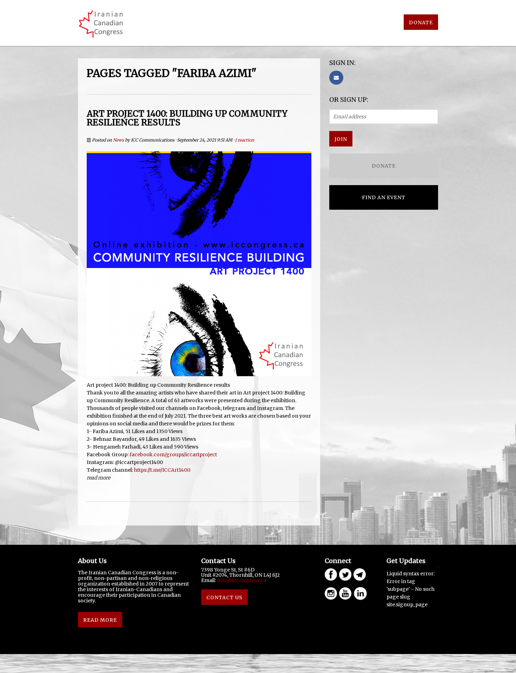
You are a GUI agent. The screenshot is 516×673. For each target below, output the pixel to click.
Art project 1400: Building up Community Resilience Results (187, 118)
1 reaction (244, 140)
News (118, 140)
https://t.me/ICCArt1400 (162, 470)
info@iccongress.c (240, 580)
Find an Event (383, 197)
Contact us (224, 597)
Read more (98, 478)
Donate (421, 22)
